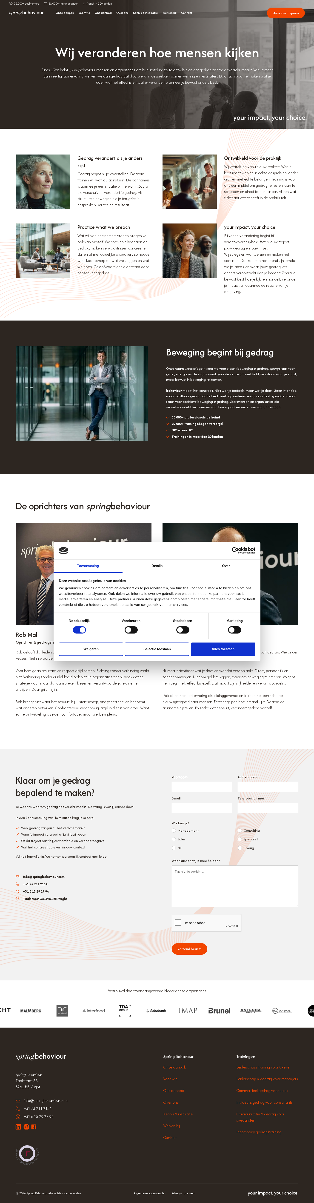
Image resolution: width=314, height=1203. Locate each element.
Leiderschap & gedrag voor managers (267, 1079)
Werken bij (170, 13)
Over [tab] (226, 566)
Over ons (122, 13)
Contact (186, 13)
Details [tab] (157, 566)
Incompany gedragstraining (258, 1132)
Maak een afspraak (286, 13)
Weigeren (91, 649)
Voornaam (179, 777)
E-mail (176, 798)
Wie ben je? (180, 823)
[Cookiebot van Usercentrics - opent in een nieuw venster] (235, 550)
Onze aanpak (65, 13)
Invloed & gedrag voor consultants (264, 1102)
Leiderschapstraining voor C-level (263, 1067)
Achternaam (247, 777)
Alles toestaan (223, 649)
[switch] (131, 630)
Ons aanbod (103, 13)
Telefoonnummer (251, 798)
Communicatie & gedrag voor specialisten (260, 1117)
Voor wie (84, 13)
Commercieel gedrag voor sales (262, 1090)
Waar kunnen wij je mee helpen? (196, 860)
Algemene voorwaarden (150, 1193)
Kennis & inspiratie (145, 13)
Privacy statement (184, 1193)
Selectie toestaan (157, 649)
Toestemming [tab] (88, 566)
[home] (26, 13)
